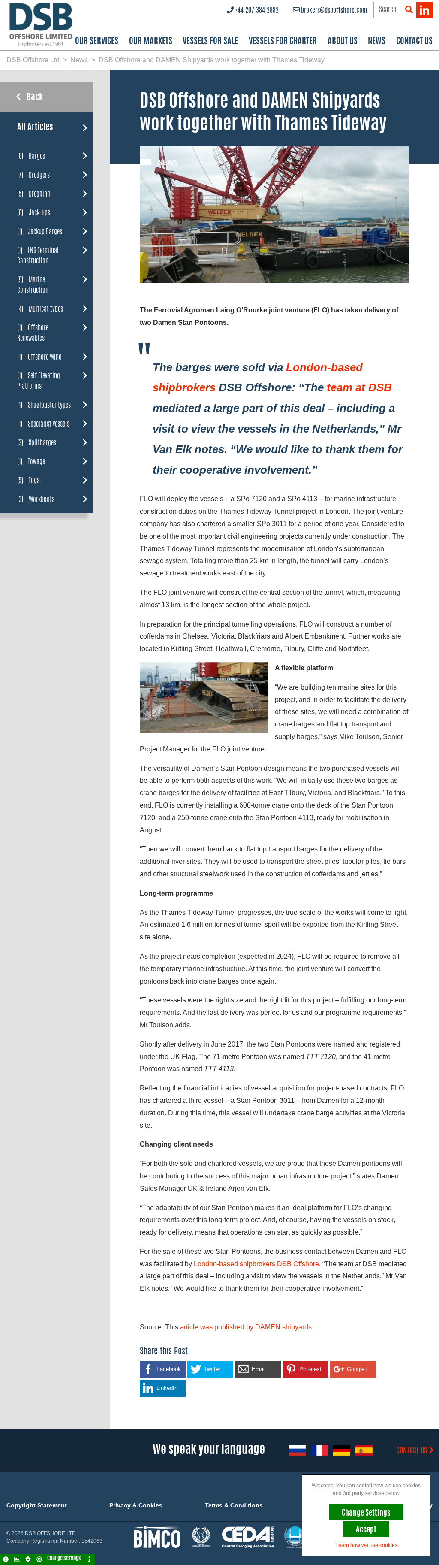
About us (343, 41)
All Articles (35, 127)
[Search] (409, 10)
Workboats (35, 499)
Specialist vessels (43, 424)
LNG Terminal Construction (38, 255)
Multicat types (40, 309)
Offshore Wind (39, 357)
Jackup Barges (39, 231)
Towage (31, 461)
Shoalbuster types (44, 405)
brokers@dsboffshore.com (334, 10)
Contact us (411, 1451)
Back (35, 97)
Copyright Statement (36, 1505)
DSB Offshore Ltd (33, 60)
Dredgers (33, 175)
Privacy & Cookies (135, 1505)
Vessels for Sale (210, 41)
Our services (96, 41)
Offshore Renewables (32, 333)
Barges (31, 156)
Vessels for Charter (283, 41)
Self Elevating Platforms (38, 381)
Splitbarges (36, 443)
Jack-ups (33, 213)
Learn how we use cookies (366, 1545)
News (376, 41)
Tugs (28, 480)
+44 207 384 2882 (257, 10)
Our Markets (150, 41)
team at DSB (359, 387)
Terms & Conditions (234, 1505)
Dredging (33, 194)
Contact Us (414, 41)
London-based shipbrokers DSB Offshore (256, 1264)
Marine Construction (32, 285)
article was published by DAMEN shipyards (246, 1327)
